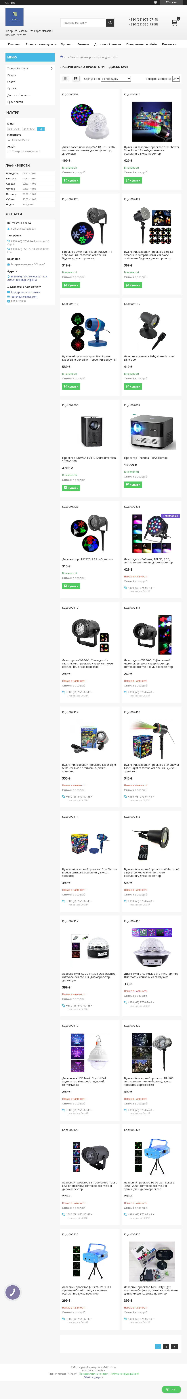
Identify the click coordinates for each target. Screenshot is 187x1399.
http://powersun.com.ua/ (25, 292)
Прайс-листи (15, 102)
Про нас (66, 44)
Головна (14, 44)
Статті (11, 82)
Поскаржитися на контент (93, 1373)
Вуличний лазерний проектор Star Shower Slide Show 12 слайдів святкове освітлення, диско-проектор (151, 150)
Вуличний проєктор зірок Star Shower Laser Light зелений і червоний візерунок (89, 358)
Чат (174, 1389)
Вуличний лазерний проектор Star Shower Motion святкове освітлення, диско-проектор (89, 872)
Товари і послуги (17, 68)
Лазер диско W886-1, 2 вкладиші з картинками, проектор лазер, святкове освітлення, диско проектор (87, 663)
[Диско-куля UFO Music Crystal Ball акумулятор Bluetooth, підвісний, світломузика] (90, 1053)
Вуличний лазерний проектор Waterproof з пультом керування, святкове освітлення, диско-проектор (151, 872)
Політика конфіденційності (124, 1373)
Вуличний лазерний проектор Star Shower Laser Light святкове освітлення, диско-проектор (151, 768)
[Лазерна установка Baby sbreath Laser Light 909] (152, 331)
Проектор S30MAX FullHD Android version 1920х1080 (89, 459)
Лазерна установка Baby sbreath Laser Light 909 (149, 358)
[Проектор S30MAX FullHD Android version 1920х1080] (90, 432)
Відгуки (11, 75)
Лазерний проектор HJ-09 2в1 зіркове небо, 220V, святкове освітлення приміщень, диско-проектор (149, 1186)
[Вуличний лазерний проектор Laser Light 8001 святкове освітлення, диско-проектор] (90, 739)
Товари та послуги (39, 44)
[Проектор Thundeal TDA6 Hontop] (152, 432)
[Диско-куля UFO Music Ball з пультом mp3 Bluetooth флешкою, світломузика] (152, 948)
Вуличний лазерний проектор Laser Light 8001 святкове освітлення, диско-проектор (89, 768)
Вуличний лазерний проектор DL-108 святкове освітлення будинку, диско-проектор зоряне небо (148, 1081)
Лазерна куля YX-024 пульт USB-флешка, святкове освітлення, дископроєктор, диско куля (89, 977)
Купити (73, 180)
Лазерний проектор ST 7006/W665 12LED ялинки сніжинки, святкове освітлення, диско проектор (89, 1186)
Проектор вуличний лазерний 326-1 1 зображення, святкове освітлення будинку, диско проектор (87, 255)
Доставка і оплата (107, 44)
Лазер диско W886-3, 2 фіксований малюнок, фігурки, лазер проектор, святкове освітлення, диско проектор (148, 663)
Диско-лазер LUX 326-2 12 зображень (87, 559)
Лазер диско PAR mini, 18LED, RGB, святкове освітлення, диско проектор (148, 560)
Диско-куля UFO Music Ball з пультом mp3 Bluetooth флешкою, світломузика (151, 975)
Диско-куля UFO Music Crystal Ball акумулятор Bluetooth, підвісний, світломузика (84, 1081)
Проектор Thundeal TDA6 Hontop (146, 457)
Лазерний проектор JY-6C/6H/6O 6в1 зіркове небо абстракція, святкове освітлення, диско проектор (86, 1290)
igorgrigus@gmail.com (24, 296)
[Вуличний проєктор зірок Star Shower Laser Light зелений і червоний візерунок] (90, 331)
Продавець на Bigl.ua (93, 1370)
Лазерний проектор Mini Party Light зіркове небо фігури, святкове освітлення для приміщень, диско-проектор (151, 1290)
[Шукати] (110, 23)
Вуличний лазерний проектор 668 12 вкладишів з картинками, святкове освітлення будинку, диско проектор (148, 255)
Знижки (83, 44)
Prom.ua (111, 1367)
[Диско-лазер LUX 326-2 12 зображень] (90, 534)
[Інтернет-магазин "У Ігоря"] (14, 17)
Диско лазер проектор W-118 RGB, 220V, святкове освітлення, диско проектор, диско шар (89, 150)
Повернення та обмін (141, 44)
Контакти (169, 44)
